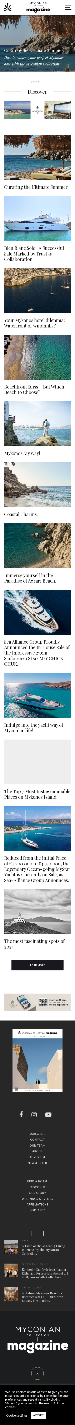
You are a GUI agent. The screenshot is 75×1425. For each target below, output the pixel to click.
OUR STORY (37, 1193)
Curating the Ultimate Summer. (36, 187)
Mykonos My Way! (22, 453)
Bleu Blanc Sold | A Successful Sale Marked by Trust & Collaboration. (34, 253)
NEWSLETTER (37, 1162)
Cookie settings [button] (17, 1415)
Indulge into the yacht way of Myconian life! (33, 727)
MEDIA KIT (37, 1210)
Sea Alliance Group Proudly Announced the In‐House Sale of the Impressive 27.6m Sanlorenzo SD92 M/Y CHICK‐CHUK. (37, 653)
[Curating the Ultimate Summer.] (37, 43)
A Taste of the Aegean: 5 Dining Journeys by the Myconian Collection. (43, 1249)
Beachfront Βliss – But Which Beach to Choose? (34, 389)
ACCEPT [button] (38, 1415)
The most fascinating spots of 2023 (34, 943)
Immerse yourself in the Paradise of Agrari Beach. (30, 578)
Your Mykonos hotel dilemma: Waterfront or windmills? (34, 323)
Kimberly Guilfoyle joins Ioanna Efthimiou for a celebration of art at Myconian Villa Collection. (45, 1273)
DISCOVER (37, 1187)
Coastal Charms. (21, 514)
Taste (25, 1240)
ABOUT (37, 1151)
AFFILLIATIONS (37, 1204)
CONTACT (37, 1139)
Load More (37, 965)
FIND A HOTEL (37, 1181)
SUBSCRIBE (37, 1133)
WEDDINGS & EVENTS (37, 1198)
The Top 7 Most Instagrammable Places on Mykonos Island (37, 794)
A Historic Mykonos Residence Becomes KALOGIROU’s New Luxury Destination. (43, 1297)
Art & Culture (30, 1263)
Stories (44, 1263)
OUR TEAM (37, 1145)
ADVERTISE (37, 1157)
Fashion (26, 1287)
